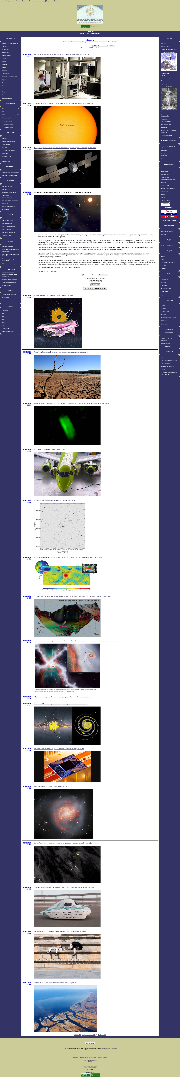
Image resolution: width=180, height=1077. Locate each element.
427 (94, 1035)
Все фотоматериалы (8, 331)
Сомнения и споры (7, 82)
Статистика (99, 1057)
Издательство (6, 92)
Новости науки (165, 363)
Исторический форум (8, 232)
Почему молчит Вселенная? (169, 49)
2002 (3, 316)
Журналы (163, 314)
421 (77, 1035)
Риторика (5, 153)
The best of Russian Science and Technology (169, 373)
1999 (3, 325)
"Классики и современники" (10, 109)
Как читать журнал (166, 288)
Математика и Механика (168, 188)
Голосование (40, 1)
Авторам (163, 282)
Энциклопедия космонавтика (165, 115)
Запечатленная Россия (8, 206)
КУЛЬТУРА (10, 133)
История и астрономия (167, 78)
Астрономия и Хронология (10, 200)
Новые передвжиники (8, 141)
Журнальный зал (7, 98)
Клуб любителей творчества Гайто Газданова (10, 255)
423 (83, 1035)
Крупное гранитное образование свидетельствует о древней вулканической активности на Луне (68, 557)
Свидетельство (87, 41)
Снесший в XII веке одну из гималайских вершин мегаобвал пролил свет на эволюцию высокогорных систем (73, 596)
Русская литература (166, 200)
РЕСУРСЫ (169, 300)
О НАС (169, 274)
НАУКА (169, 38)
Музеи (163, 256)
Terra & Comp (51, 271)
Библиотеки (164, 324)
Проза (4, 67)
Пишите (24, 1)
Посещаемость (165, 311)
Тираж (163, 295)
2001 (3, 319)
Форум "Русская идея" (8, 226)
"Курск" (4, 58)
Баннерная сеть (165, 343)
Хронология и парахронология (7, 196)
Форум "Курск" (6, 229)
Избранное (164, 320)
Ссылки (94, 1057)
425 (88, 1035)
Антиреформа (165, 174)
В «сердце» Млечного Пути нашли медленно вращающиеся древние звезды (61, 704)
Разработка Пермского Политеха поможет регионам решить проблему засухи (61, 352)
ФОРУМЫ (10, 215)
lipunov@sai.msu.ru (111, 1049)
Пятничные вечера (7, 246)
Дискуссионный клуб (8, 220)
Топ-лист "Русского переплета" (166, 339)
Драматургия (6, 73)
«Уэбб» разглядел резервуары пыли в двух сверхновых (53, 295)
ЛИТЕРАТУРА (10, 38)
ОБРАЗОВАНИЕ (169, 164)
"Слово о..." (5, 112)
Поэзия (4, 70)
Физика (163, 194)
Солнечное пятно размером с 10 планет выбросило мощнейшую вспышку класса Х (63, 103)
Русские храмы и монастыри (7, 157)
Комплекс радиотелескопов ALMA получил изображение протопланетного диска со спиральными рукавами (72, 403)
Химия (163, 197)
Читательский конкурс (9, 282)
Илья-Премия (6, 285)
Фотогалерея (6, 144)
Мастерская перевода (8, 264)
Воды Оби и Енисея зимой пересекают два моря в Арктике (55, 983)
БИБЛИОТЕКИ (169, 226)
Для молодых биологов (169, 220)
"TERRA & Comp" (166, 151)
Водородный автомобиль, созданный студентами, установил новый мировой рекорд (64, 887)
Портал (2, 1)
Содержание (10, 1)
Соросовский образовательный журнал (168, 178)
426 (91, 1035)
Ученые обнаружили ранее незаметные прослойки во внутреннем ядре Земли (61, 54)
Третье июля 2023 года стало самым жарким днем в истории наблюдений (60, 931)
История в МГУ (7, 189)
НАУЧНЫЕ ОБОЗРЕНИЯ (169, 141)
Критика (4, 79)
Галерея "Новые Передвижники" (90, 1060)
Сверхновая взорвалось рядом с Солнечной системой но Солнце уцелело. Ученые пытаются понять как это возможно (76, 641)
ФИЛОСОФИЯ (10, 166)
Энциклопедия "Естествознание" (166, 120)
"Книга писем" (6, 118)
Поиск (163, 305)
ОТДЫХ (169, 251)
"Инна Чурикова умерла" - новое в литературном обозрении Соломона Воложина (63, 697)
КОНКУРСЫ (11, 269)
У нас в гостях (6, 89)
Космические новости (167, 112)
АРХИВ (10, 306)
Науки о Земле (165, 185)
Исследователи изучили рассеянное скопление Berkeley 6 (54, 500)
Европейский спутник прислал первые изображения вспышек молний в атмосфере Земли (66, 843)
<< (75, 1035)
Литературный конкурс (9, 279)
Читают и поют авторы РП (168, 245)
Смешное (163, 268)
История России (7, 186)
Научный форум (7, 223)
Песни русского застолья (168, 262)
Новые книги (6, 86)
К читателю (5, 49)
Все (162, 357)
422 (80, 1035)
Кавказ (4, 61)
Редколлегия (164, 279)
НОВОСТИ (169, 352)
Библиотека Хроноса (167, 231)
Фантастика (5, 297)
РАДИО (169, 240)
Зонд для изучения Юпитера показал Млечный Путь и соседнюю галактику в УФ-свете (65, 148)
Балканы (4, 64)
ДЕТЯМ (10, 291)
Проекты (163, 308)
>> (105, 1035)
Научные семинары (166, 135)
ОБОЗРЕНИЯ (10, 103)
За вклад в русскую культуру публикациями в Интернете (10, 274)
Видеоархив (6, 161)
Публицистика (6, 55)
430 (102, 1035)
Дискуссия (57, 1)
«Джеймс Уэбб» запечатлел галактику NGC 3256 (51, 786)
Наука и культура (166, 84)
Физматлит (164, 127)
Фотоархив (5, 328)
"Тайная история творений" (10, 115)
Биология (163, 182)
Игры (162, 259)
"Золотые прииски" (8, 124)
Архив (90, 1057)
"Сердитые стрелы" (8, 127)
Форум (4, 301)
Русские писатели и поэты (168, 317)
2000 (3, 322)
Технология (164, 191)
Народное (164, 265)
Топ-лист (49, 1)
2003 (3, 313)
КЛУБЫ (10, 241)
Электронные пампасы (9, 294)
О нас (18, 1)
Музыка (4, 147)
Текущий (5, 310)
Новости (32, 1)
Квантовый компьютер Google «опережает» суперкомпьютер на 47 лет (59, 749)
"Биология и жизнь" (166, 159)
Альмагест (5, 203)
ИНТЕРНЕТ (169, 333)
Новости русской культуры (10, 43)
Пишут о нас (164, 291)
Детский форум (6, 235)
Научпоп (163, 234)
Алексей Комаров (92, 1067)
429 (100, 1035)
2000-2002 (169, 87)
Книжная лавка (6, 95)
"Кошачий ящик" (7, 121)
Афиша (4, 46)
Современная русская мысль (10, 172)
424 (86, 1035)
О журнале (164, 285)
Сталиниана (5, 209)
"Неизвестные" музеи (8, 150)
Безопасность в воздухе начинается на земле (49, 449)
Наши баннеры (165, 346)
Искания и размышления (9, 76)
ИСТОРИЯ (10, 181)
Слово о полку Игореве (9, 192)
